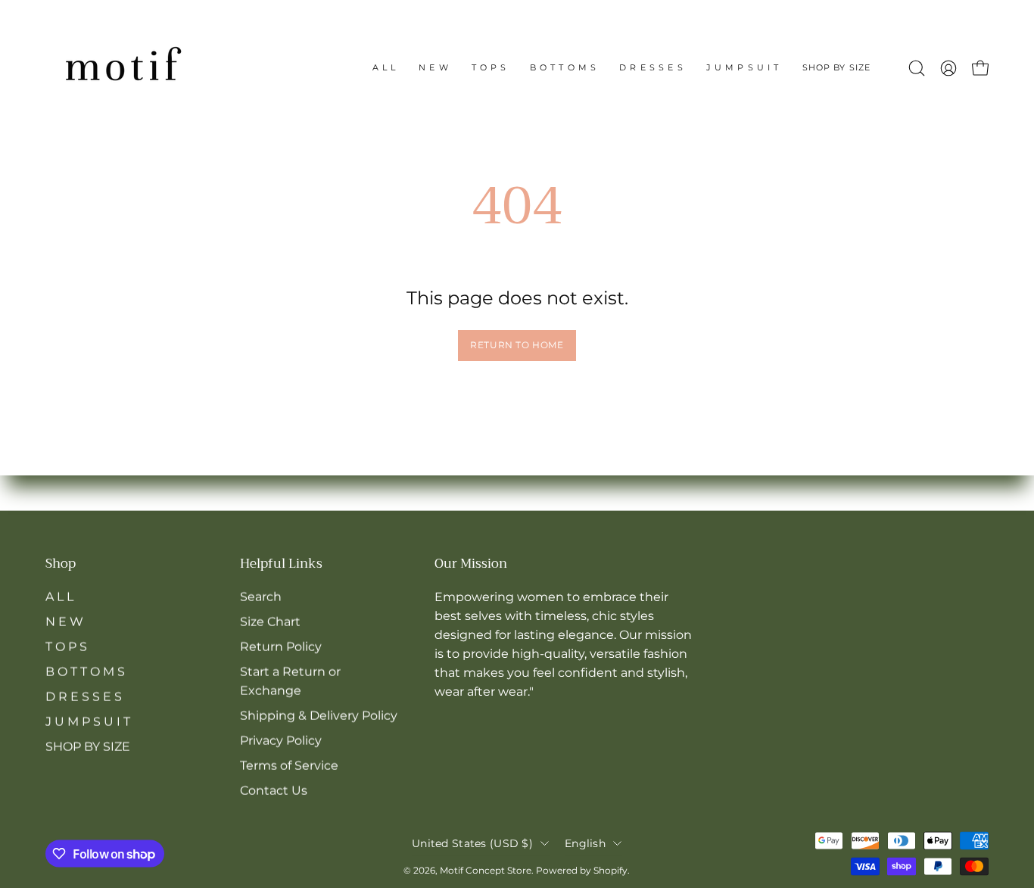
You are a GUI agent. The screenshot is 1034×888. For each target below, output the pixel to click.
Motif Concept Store (485, 870)
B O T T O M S (85, 671)
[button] (836, 68)
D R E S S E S (83, 696)
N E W (64, 621)
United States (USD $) (472, 842)
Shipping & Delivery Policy (318, 715)
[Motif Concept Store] (121, 68)
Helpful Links (281, 564)
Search (261, 596)
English (585, 842)
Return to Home (516, 345)
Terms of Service (289, 765)
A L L (59, 596)
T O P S (66, 646)
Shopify (610, 870)
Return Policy (281, 646)
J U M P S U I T (87, 721)
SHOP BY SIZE (87, 746)
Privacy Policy (281, 740)
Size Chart (270, 621)
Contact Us (273, 790)
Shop (60, 564)
